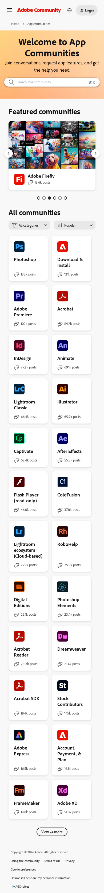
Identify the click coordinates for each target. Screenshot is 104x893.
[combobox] (52, 82)
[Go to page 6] (65, 198)
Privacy (70, 861)
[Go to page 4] (54, 198)
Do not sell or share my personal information (41, 878)
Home (15, 24)
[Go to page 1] (38, 198)
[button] (9, 11)
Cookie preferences (23, 869)
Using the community (25, 861)
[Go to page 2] (44, 198)
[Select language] (69, 10)
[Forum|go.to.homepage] (39, 10)
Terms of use (52, 861)
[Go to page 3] (49, 198)
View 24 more (52, 831)
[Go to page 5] (60, 198)
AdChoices (22, 886)
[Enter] (9, 82)
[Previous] (8, 153)
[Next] (95, 153)
